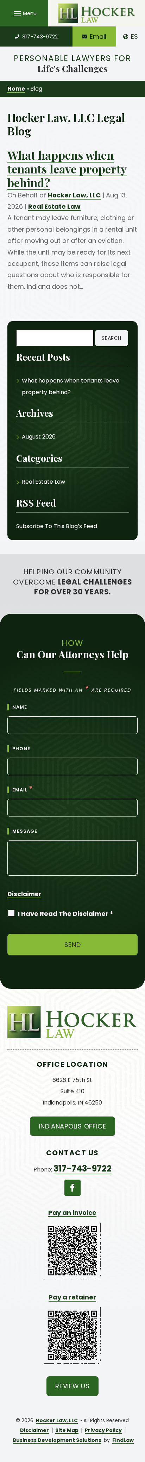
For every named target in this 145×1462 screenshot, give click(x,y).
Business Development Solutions (57, 1440)
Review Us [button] (72, 1386)
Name (19, 707)
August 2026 (39, 437)
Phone (21, 748)
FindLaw (123, 1440)
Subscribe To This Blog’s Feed (56, 526)
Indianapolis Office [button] (72, 1126)
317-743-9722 (40, 36)
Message (24, 831)
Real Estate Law (54, 206)
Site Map (66, 1430)
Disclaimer (24, 894)
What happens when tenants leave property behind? (67, 168)
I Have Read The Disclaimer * (65, 913)
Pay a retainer (72, 1297)
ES (134, 36)
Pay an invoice (72, 1212)
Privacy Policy (103, 1430)
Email (98, 36)
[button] (24, 13)
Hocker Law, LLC (74, 195)
